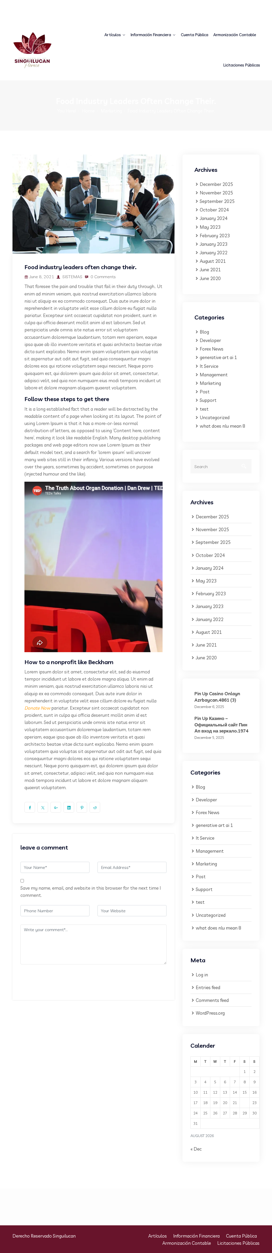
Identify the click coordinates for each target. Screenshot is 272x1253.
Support (208, 400)
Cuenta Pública (194, 34)
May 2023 (210, 227)
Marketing (111, 111)
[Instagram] (258, 6)
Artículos (112, 34)
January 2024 (213, 218)
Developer (210, 340)
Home (88, 111)
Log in (202, 974)
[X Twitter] (250, 6)
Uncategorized (215, 417)
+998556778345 (109, 6)
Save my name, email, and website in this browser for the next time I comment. (90, 891)
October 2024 (214, 210)
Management (214, 374)
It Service (209, 366)
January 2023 (213, 244)
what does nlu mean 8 (222, 426)
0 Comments (103, 276)
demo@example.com (36, 13)
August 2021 (213, 261)
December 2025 (216, 184)
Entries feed (208, 987)
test (204, 409)
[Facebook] (242, 6)
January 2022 (213, 252)
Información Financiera (151, 34)
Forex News (211, 349)
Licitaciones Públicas (241, 65)
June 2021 (210, 269)
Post (205, 391)
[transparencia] (40, 50)
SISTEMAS (71, 276)
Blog (204, 332)
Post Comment (44, 980)
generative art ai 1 (218, 357)
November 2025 (216, 192)
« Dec (196, 1149)
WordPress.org (210, 1013)
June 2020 (210, 278)
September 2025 (217, 201)
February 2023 (215, 235)
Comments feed (212, 1000)
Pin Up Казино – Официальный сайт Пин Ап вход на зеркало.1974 (221, 724)
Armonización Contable (234, 34)
